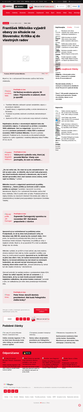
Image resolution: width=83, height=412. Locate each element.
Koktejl (6, 397)
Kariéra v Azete (29, 397)
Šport (52, 12)
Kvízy (70, 12)
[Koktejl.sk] (7, 6)
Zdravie (58, 12)
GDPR (54, 397)
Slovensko (23, 12)
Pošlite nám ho (49, 6)
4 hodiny (69, 27)
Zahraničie (31, 12)
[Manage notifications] (79, 405)
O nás (11, 397)
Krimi (47, 12)
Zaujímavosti (40, 12)
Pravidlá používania (40, 397)
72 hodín (76, 27)
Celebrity (14, 12)
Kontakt (16, 397)
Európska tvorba (61, 397)
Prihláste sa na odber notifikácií (41, 310)
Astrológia (77, 12)
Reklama (21, 397)
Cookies (49, 397)
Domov (8, 12)
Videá (64, 12)
